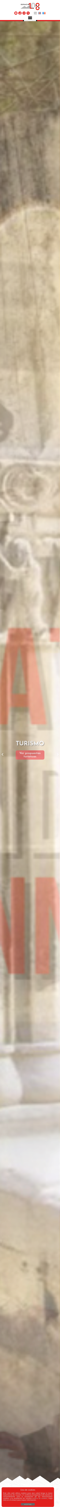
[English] (39, 13)
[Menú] (30, 17)
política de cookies (39, 1498)
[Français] (44, 13)
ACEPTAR (27, 1504)
